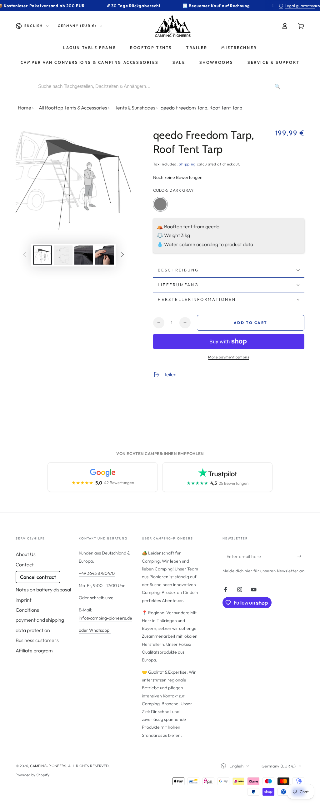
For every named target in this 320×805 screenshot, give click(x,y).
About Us (26, 554)
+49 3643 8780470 (97, 573)
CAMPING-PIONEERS (48, 765)
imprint (24, 600)
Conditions (27, 610)
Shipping (187, 164)
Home (24, 107)
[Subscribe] (300, 556)
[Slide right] (122, 255)
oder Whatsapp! (95, 630)
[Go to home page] (173, 26)
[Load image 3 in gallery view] (83, 255)
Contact (25, 564)
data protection (33, 630)
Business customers (37, 640)
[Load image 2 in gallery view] (63, 255)
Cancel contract (38, 577)
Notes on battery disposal (43, 589)
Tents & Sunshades (135, 107)
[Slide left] (24, 255)
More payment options (228, 357)
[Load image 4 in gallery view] (104, 255)
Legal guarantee (297, 5)
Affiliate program (34, 650)
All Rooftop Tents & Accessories (73, 107)
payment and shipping (40, 620)
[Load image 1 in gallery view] (42, 255)
